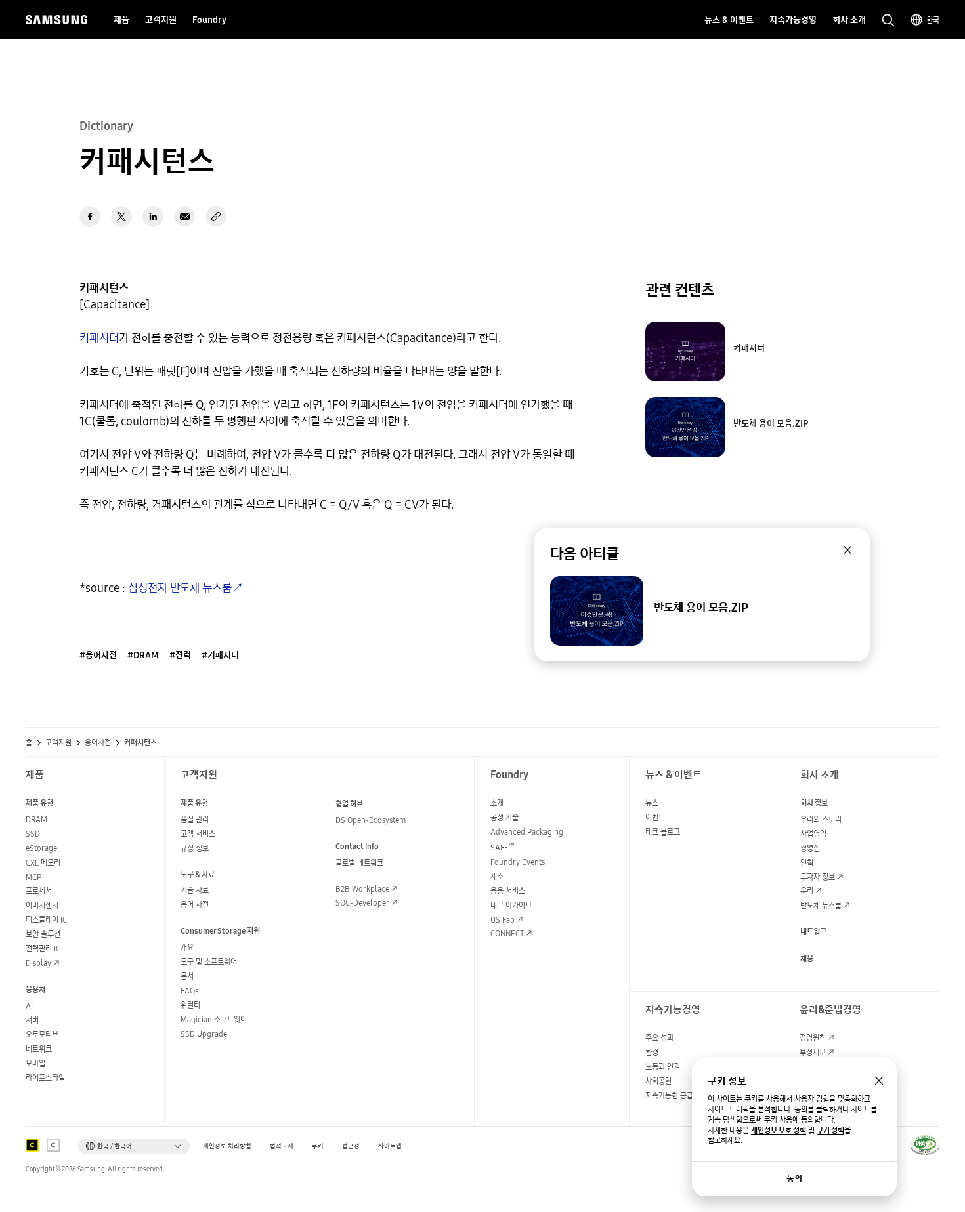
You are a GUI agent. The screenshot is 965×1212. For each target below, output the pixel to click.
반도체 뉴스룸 (821, 905)
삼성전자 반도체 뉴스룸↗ (186, 587)
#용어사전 (98, 654)
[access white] (53, 1145)
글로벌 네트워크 (359, 862)
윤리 (806, 890)
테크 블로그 (662, 831)
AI (29, 1005)
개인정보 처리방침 (227, 1146)
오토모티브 (42, 1034)
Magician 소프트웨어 (214, 1019)
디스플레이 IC (46, 919)
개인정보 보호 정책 (778, 1130)
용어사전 (98, 743)
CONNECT (507, 933)
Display (38, 963)
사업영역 (813, 833)
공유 (215, 216)
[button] (134, 1146)
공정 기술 (504, 817)
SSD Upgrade (204, 1033)
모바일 (35, 1063)
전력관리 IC (43, 948)
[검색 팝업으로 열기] (888, 20)
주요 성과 (659, 1037)
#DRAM (143, 654)
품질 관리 (195, 819)
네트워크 (39, 1049)
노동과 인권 (662, 1066)
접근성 (351, 1146)
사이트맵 (390, 1146)
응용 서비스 (507, 890)
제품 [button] (121, 19)
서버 (32, 1020)
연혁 (806, 862)
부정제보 (813, 1052)
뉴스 (651, 802)
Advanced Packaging (526, 831)
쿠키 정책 (830, 1130)
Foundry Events (517, 861)
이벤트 (655, 817)
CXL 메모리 (43, 862)
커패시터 (99, 337)
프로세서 (39, 890)
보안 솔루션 (43, 934)
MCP (33, 877)
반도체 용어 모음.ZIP (770, 423)
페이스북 (89, 216)
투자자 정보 (817, 877)
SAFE (502, 847)
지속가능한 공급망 (672, 1095)
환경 (651, 1052)
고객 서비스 (198, 833)
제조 (497, 876)
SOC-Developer (362, 902)
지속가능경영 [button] (793, 19)
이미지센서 (42, 905)
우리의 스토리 (821, 819)
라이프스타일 (45, 1077)
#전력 (180, 654)
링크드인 (152, 216)
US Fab (502, 919)
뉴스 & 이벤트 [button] (729, 19)
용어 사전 (195, 904)
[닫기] (847, 549)
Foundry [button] (209, 19)
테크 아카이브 (511, 905)
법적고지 (281, 1146)
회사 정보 (814, 802)
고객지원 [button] (161, 19)
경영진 (810, 848)
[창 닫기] (879, 1081)
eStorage (41, 848)
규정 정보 (195, 848)
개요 (187, 947)
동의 (794, 1178)
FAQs (189, 990)
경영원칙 (813, 1037)
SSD (33, 833)
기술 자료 (195, 890)
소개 (497, 802)
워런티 (190, 1005)
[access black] (32, 1145)
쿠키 (318, 1146)
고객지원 (58, 743)
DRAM (36, 819)
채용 (806, 958)
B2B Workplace (362, 888)
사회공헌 (658, 1081)
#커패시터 (220, 654)
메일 (184, 216)
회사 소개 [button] (849, 19)
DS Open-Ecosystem (370, 819)
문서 (187, 976)
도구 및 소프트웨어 (209, 961)
